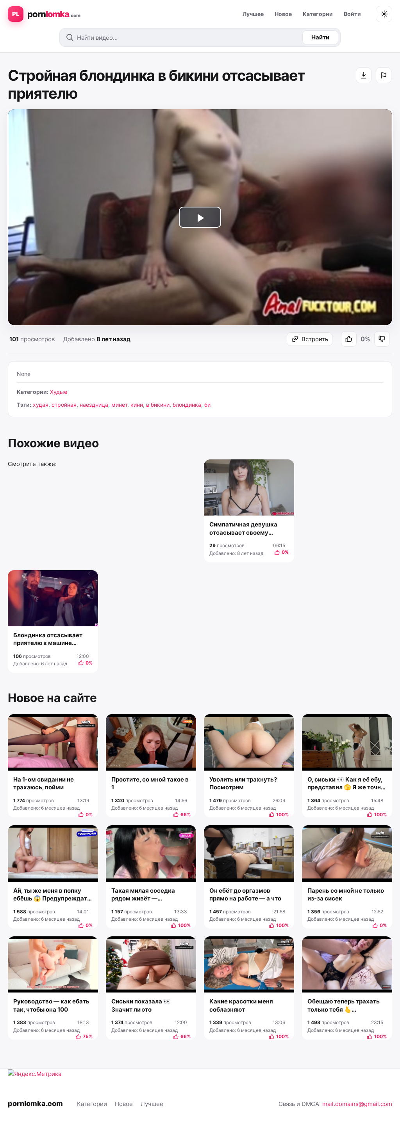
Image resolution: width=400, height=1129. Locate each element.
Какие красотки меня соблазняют (241, 1005)
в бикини (158, 404)
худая (40, 404)
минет (119, 404)
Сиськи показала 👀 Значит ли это (141, 1005)
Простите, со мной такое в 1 (150, 783)
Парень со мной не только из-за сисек (345, 894)
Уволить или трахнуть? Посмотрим (243, 783)
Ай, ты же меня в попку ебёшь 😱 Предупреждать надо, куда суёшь (52, 895)
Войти (352, 14)
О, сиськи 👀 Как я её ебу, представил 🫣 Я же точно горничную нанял (345, 784)
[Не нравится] (382, 339)
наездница (94, 404)
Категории (318, 14)
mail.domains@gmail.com (357, 1104)
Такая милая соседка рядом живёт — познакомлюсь (143, 895)
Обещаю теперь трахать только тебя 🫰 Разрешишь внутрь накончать (343, 1006)
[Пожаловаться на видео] (383, 75)
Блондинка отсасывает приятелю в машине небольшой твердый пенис (52, 639)
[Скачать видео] (363, 75)
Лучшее (253, 14)
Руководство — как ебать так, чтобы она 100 (51, 1005)
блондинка (187, 404)
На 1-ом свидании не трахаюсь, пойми (43, 783)
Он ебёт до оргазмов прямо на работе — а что (245, 894)
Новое (283, 14)
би (207, 404)
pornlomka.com (35, 1103)
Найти (320, 37)
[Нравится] (349, 339)
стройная (64, 404)
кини (136, 404)
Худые (58, 391)
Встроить (315, 339)
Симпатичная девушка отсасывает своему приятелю (243, 529)
